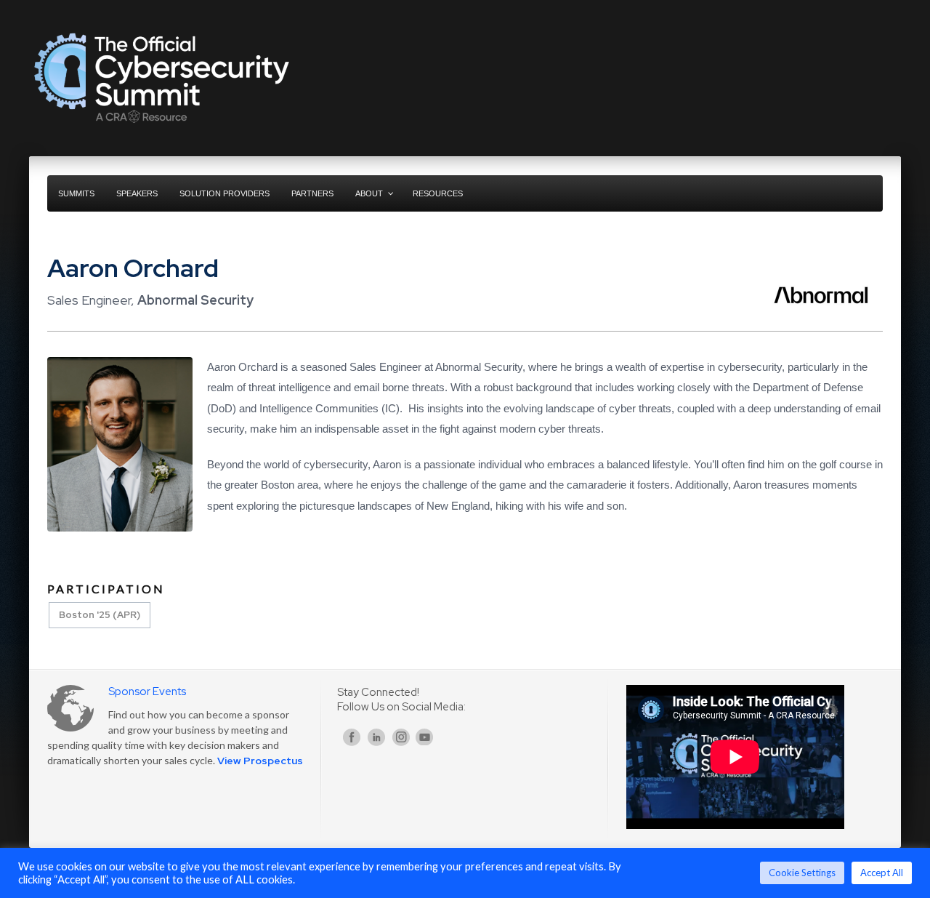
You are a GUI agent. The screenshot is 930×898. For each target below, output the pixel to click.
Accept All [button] (881, 872)
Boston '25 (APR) (99, 615)
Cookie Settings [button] (802, 872)
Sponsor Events (147, 691)
